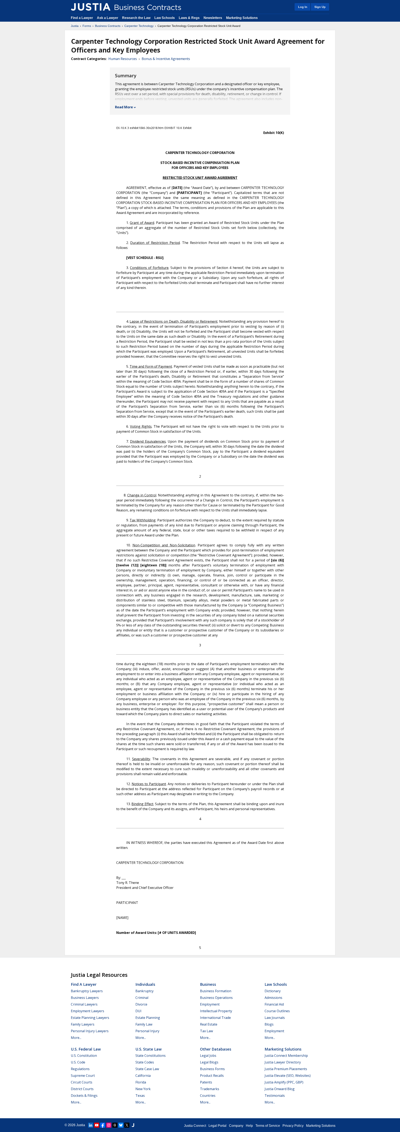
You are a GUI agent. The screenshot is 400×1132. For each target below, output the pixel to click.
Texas (140, 1095)
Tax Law (206, 1031)
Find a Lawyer (82, 18)
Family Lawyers (82, 1024)
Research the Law (136, 18)
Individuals (145, 984)
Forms (86, 25)
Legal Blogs (209, 1062)
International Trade (215, 1017)
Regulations (80, 1069)
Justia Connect (195, 1125)
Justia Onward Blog (280, 1089)
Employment (210, 1004)
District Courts (82, 1089)
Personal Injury (147, 1031)
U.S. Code (78, 1062)
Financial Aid (274, 1004)
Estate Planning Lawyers (90, 1017)
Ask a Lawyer (108, 18)
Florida (140, 1082)
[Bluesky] (120, 1125)
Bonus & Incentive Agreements (166, 58)
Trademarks (209, 1089)
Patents (206, 1082)
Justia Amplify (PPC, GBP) (284, 1082)
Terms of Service (267, 1125)
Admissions (273, 997)
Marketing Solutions (242, 18)
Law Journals (275, 1017)
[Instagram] (108, 1125)
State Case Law (147, 1069)
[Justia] (90, 7)
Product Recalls (212, 1075)
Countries (207, 1095)
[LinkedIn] (90, 1125)
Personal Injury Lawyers (90, 1031)
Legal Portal (217, 1125)
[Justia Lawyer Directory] (132, 1125)
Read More (124, 107)
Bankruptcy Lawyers (87, 991)
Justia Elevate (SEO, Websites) (288, 1075)
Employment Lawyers (87, 1011)
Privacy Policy (293, 1125)
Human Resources (122, 58)
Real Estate (208, 1024)
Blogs (269, 1024)
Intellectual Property (216, 1011)
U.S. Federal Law (86, 1049)
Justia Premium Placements (286, 1069)
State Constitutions (150, 1055)
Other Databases (215, 1049)
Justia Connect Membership (286, 1055)
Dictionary (273, 991)
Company (236, 1125)
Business (208, 984)
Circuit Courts (81, 1082)
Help (249, 1125)
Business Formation (215, 991)
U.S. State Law (148, 1049)
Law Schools (164, 18)
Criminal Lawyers (84, 1004)
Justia (75, 25)
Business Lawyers (85, 997)
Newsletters (213, 18)
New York (143, 1089)
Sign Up (320, 7)
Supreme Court (83, 1075)
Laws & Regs (189, 18)
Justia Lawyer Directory (283, 1062)
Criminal (141, 997)
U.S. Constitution (84, 1055)
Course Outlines (277, 1011)
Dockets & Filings (84, 1095)
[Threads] (114, 1125)
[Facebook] (102, 1125)
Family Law (143, 1024)
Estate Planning (147, 1017)
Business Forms (212, 1069)
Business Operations (216, 997)
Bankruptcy (144, 991)
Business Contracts (107, 25)
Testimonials (275, 1095)
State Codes (144, 1062)
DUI (138, 1011)
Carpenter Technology (139, 25)
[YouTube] (96, 1125)
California (143, 1075)
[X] (126, 1125)
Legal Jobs (208, 1055)
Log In (302, 7)
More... (76, 1037)
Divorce (141, 1004)
